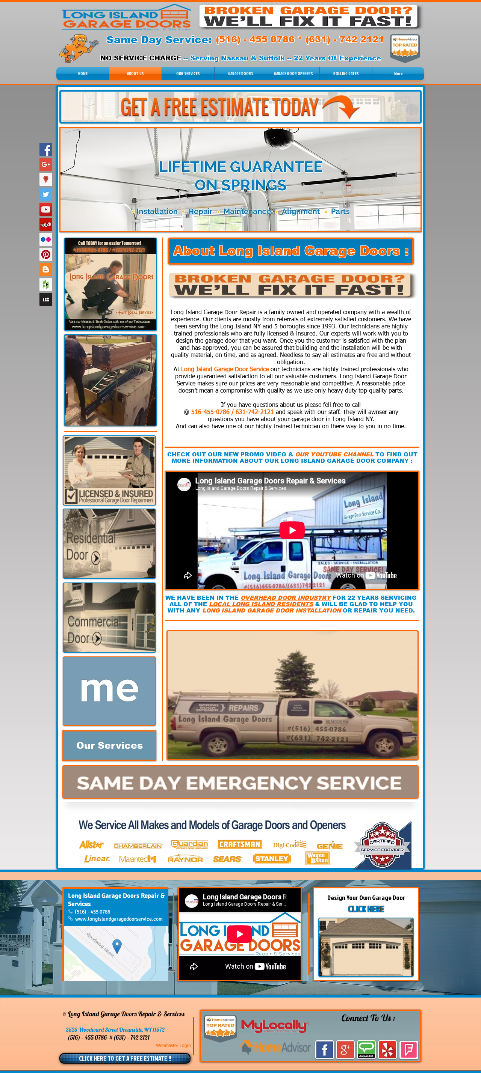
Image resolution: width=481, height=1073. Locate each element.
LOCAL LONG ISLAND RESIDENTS (261, 604)
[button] (346, 73)
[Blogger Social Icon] (45, 269)
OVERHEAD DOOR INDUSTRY (285, 597)
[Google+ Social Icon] (45, 164)
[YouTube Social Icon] (45, 209)
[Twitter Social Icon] (45, 194)
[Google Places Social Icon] (45, 179)
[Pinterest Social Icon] (45, 254)
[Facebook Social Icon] (45, 149)
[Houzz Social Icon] (45, 284)
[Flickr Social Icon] (45, 239)
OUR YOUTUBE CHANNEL (334, 454)
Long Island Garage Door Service (225, 370)
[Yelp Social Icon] (45, 224)
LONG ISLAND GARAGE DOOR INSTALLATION (271, 610)
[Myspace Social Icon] (45, 299)
